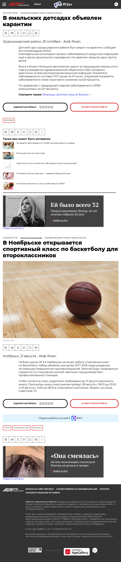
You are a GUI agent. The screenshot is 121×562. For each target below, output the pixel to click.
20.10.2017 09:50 (10, 13)
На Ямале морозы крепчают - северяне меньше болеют (43, 173)
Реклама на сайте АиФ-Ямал (40, 489)
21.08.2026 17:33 (10, 238)
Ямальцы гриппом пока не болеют (66, 94)
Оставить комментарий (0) (94, 107)
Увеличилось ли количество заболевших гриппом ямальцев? (46, 163)
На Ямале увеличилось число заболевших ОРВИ (40, 183)
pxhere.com (8, 340)
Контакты (104, 489)
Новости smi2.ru (13, 228)
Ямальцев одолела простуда (30, 153)
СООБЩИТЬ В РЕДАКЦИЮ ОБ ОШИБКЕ (43, 493)
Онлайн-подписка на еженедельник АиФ (76, 489)
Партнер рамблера (52, 550)
